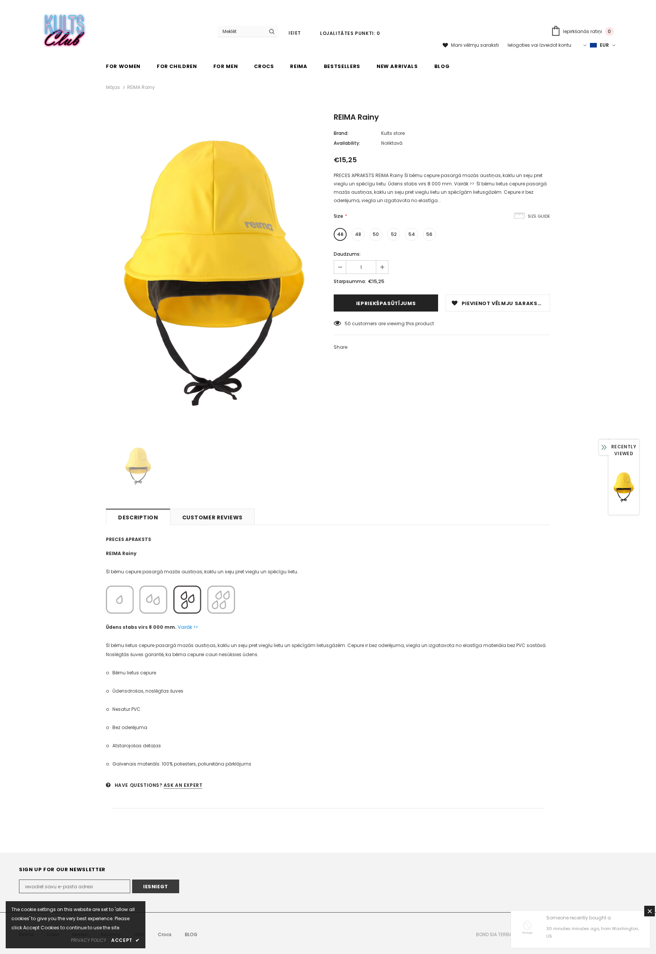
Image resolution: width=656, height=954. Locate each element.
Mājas (113, 87)
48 (358, 234)
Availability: (347, 143)
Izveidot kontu (555, 45)
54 (411, 234)
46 (340, 234)
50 (376, 234)
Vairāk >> (188, 627)
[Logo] (64, 29)
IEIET (295, 33)
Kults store (393, 133)
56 (429, 234)
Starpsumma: (350, 281)
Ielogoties (519, 45)
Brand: (341, 133)
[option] (214, 273)
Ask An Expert (183, 785)
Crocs (165, 934)
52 (394, 234)
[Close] (649, 911)
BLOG (191, 934)
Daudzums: (347, 254)
